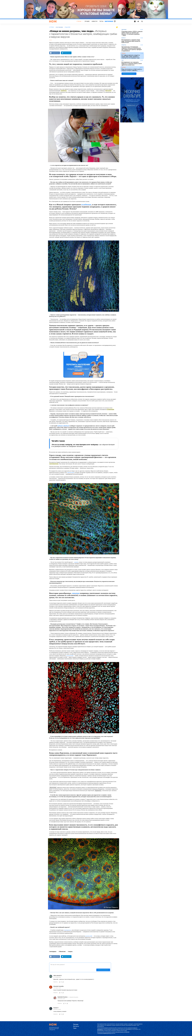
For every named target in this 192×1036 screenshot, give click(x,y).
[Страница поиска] (142, 21)
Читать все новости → (129, 73)
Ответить (55, 981)
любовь (124, 67)
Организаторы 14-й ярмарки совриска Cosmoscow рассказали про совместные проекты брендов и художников (132, 49)
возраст (124, 37)
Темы (74, 1028)
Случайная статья (115, 21)
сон (123, 60)
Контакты (76, 1026)
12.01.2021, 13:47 (57, 988)
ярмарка (124, 45)
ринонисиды (89, 936)
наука (70, 951)
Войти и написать (103, 970)
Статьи (79, 21)
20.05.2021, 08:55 (57, 1009)
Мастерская (109, 21)
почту (125, 1030)
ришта (76, 562)
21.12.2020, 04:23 (57, 977)
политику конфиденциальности (105, 1033)
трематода (70, 472)
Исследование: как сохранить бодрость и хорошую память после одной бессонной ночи (132, 64)
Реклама (75, 1024)
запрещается (100, 1029)
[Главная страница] (53, 21)
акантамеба (69, 655)
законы (123, 53)
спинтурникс (67, 930)
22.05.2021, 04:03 (61, 998)
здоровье (124, 29)
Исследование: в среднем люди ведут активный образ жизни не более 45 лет (131, 41)
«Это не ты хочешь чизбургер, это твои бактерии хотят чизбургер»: (83, 445)
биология (62, 951)
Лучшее (87, 21)
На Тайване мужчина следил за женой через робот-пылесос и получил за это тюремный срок (131, 57)
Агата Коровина (59, 27)
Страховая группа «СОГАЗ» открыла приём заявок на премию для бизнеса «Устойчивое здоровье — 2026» (132, 33)
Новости (94, 21)
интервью (51, 27)
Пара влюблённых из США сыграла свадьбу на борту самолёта (132, 70)
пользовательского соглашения (122, 1031)
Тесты (101, 21)
